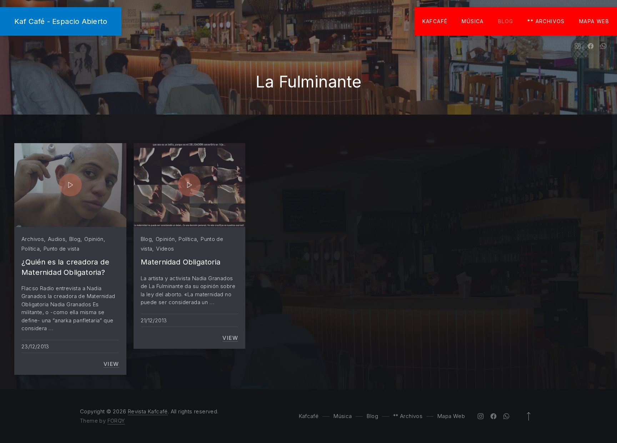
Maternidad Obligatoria (181, 261)
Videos (165, 248)
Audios (56, 239)
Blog (505, 21)
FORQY (116, 420)
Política (30, 248)
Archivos (32, 239)
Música (472, 21)
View (111, 364)
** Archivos (546, 21)
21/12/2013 (154, 320)
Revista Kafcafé (148, 411)
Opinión (94, 239)
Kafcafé (435, 21)
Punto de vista (61, 248)
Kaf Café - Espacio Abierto (60, 21)
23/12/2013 (35, 346)
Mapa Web (594, 21)
